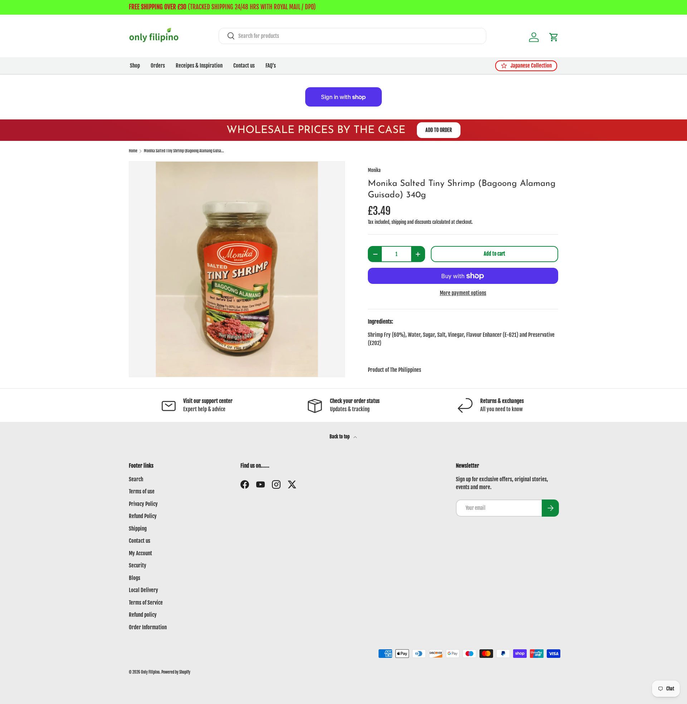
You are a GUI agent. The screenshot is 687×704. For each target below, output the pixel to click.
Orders (158, 65)
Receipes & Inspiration (199, 65)
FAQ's (270, 65)
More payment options (463, 293)
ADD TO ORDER (438, 130)
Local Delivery (143, 590)
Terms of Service (146, 602)
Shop (135, 65)
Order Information (148, 627)
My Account (140, 553)
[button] (554, 37)
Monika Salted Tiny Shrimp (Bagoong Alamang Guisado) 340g (184, 151)
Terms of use (142, 491)
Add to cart (494, 254)
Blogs (134, 578)
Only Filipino (150, 672)
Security (137, 565)
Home (133, 151)
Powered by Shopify (175, 672)
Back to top (340, 436)
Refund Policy (143, 516)
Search (136, 479)
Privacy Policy (143, 504)
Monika (374, 170)
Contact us (244, 65)
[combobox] (352, 36)
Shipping (138, 528)
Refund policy (143, 614)
